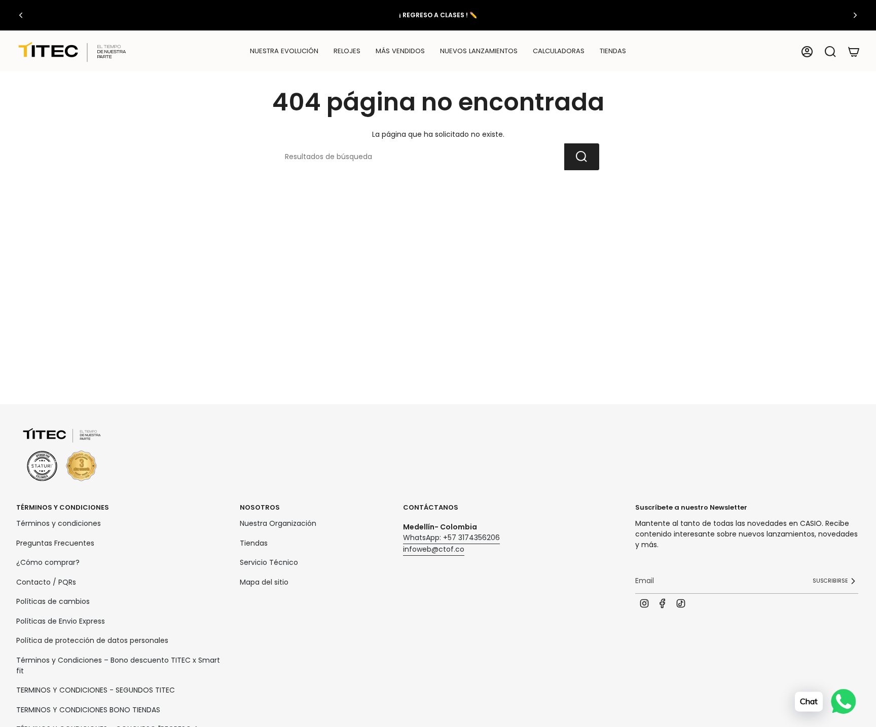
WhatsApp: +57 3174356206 (451, 537)
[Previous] (20, 15)
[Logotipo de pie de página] (61, 455)
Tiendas (254, 543)
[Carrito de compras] (853, 51)
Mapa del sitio (264, 582)
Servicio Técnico (269, 562)
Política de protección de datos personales (92, 640)
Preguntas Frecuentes (55, 543)
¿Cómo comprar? (48, 562)
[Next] (855, 15)
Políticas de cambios (53, 601)
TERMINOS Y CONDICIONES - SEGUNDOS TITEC (95, 690)
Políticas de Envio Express (60, 621)
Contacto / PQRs (46, 582)
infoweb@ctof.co (433, 549)
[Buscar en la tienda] (581, 156)
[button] (347, 52)
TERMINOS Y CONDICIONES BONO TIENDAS (88, 710)
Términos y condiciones (58, 523)
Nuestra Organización (278, 523)
